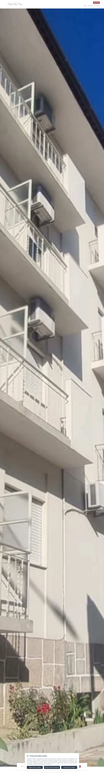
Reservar (96, 2)
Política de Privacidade (46, 764)
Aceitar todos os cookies (69, 767)
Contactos (97, 5)
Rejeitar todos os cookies (35, 767)
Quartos (90, 5)
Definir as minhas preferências (52, 767)
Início (85, 5)
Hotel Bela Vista (14, 4)
